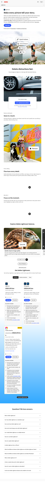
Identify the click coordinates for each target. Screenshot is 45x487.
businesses (13, 28)
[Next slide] (27, 317)
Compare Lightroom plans (22, 455)
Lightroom (3, 5)
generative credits (16, 377)
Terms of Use (20, 106)
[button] (38, 2)
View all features (22, 321)
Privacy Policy (25, 106)
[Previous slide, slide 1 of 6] (18, 317)
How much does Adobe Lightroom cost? (13, 482)
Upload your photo (24, 102)
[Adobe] (6, 2)
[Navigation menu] (2, 2)
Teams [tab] (30, 335)
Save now (7, 25)
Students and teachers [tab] (23, 335)
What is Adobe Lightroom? (10, 473)
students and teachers (21, 28)
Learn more (12, 408)
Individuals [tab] (16, 335)
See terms (37, 22)
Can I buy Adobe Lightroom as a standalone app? (14, 477)
